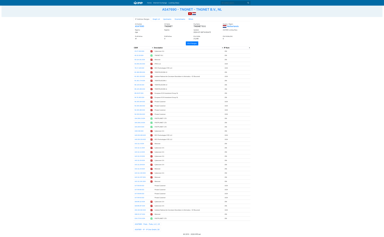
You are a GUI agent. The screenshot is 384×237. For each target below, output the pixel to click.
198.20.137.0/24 (140, 214)
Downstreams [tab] (180, 19)
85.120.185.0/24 (140, 89)
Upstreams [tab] (167, 19)
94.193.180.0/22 (140, 110)
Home (149, 3)
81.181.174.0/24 (140, 80)
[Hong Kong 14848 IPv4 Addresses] (190, 13)
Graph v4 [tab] (156, 19)
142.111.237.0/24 (140, 177)
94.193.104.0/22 (140, 101)
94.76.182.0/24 (139, 97)
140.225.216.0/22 (140, 139)
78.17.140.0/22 (139, 68)
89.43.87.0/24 (139, 93)
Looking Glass (173, 3)
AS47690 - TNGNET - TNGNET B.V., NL (192, 9)
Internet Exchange (160, 3)
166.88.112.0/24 (140, 201)
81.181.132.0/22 (140, 76)
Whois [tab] (190, 19)
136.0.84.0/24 (139, 131)
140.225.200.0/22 (140, 135)
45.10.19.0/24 (139, 55)
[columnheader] (144, 47)
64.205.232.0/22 (140, 64)
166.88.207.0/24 (140, 206)
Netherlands (232, 26)
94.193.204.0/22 (140, 114)
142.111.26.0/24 (140, 160)
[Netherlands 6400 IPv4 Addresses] (194, 13)
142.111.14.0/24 (140, 152)
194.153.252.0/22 (140, 210)
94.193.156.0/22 (140, 106)
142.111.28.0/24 (140, 164)
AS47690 (139, 26)
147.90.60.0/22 (139, 185)
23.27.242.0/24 (139, 51)
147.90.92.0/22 (139, 197)
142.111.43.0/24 (140, 169)
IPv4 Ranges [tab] (192, 43)
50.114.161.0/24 (140, 59)
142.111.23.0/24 (140, 156)
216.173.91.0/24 (140, 218)
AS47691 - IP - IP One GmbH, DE (147, 229)
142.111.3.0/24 (139, 143)
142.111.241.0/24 (140, 181)
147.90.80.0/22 (139, 193)
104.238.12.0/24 (140, 118)
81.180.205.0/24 (140, 72)
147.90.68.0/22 (139, 189)
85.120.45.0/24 (139, 85)
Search (248, 3)
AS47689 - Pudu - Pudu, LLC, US (147, 224)
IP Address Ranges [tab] (142, 19)
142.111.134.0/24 (140, 173)
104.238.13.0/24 (140, 122)
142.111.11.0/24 (140, 148)
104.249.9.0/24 (139, 127)
